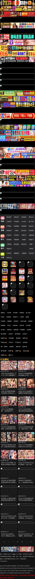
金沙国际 (25, 342)
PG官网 (9, 312)
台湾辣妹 (9, 226)
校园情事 (16, 253)
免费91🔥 (10, 351)
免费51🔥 (25, 338)
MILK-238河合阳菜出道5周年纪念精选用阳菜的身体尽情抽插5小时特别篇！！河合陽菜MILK (26, 501)
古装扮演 (9, 235)
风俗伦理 (31, 253)
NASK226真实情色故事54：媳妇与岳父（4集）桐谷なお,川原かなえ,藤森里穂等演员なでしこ (26, 429)
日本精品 (16, 221)
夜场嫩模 (22, 329)
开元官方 (11, 342)
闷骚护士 (31, 239)
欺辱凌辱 (9, 230)
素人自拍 (31, 221)
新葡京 (27, 317)
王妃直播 (28, 325)
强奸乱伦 (16, 217)
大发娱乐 (10, 334)
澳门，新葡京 (4, 346)
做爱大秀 (18, 346)
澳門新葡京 (18, 334)
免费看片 (12, 346)
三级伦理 (9, 221)
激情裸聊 (18, 338)
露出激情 (16, 244)
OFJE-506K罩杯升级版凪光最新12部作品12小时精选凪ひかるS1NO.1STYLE (8, 394)
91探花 (16, 230)
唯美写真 (23, 244)
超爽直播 (3, 325)
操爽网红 (30, 321)
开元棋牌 (15, 312)
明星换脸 (16, 239)
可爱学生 (23, 235)
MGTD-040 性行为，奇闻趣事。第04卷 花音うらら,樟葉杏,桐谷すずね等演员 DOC (25, 536)
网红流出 (23, 230)
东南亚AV (31, 226)
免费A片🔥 (18, 351)
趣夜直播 (16, 329)
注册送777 (15, 317)
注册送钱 (9, 317)
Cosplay (24, 221)
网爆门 (31, 244)
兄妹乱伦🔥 (26, 351)
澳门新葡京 (3, 334)
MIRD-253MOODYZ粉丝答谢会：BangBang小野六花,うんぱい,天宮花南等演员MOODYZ (26, 518)
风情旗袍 (9, 239)
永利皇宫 (24, 334)
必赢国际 (9, 321)
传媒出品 (9, 248)
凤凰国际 (16, 321)
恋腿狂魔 (31, 235)
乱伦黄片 (3, 329)
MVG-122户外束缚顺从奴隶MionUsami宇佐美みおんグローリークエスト (25, 447)
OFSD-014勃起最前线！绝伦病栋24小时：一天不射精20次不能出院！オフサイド (26, 376)
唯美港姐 (23, 226)
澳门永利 (28, 312)
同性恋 (31, 248)
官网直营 (22, 312)
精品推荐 (9, 217)
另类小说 (9, 257)
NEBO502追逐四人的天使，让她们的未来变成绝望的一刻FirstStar (8, 446)
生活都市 (9, 253)
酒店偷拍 (15, 325)
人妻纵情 (23, 253)
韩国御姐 (16, 226)
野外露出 (31, 230)
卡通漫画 (9, 244)
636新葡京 (11, 338)
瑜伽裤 (24, 239)
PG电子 (3, 317)
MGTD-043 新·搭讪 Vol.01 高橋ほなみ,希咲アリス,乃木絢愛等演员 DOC (8, 536)
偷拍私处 (9, 329)
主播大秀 (22, 325)
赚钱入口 (11, 355)
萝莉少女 (31, 217)
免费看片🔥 (4, 338)
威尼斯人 (3, 312)
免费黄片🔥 (4, 355)
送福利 (22, 317)
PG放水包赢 (23, 321)
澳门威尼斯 (3, 351)
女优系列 (16, 235)
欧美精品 (23, 217)
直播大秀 (24, 346)
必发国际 (29, 329)
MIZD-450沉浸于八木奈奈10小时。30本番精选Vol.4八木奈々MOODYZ (8, 518)
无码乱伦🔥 (4, 342)
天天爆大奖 (18, 342)
